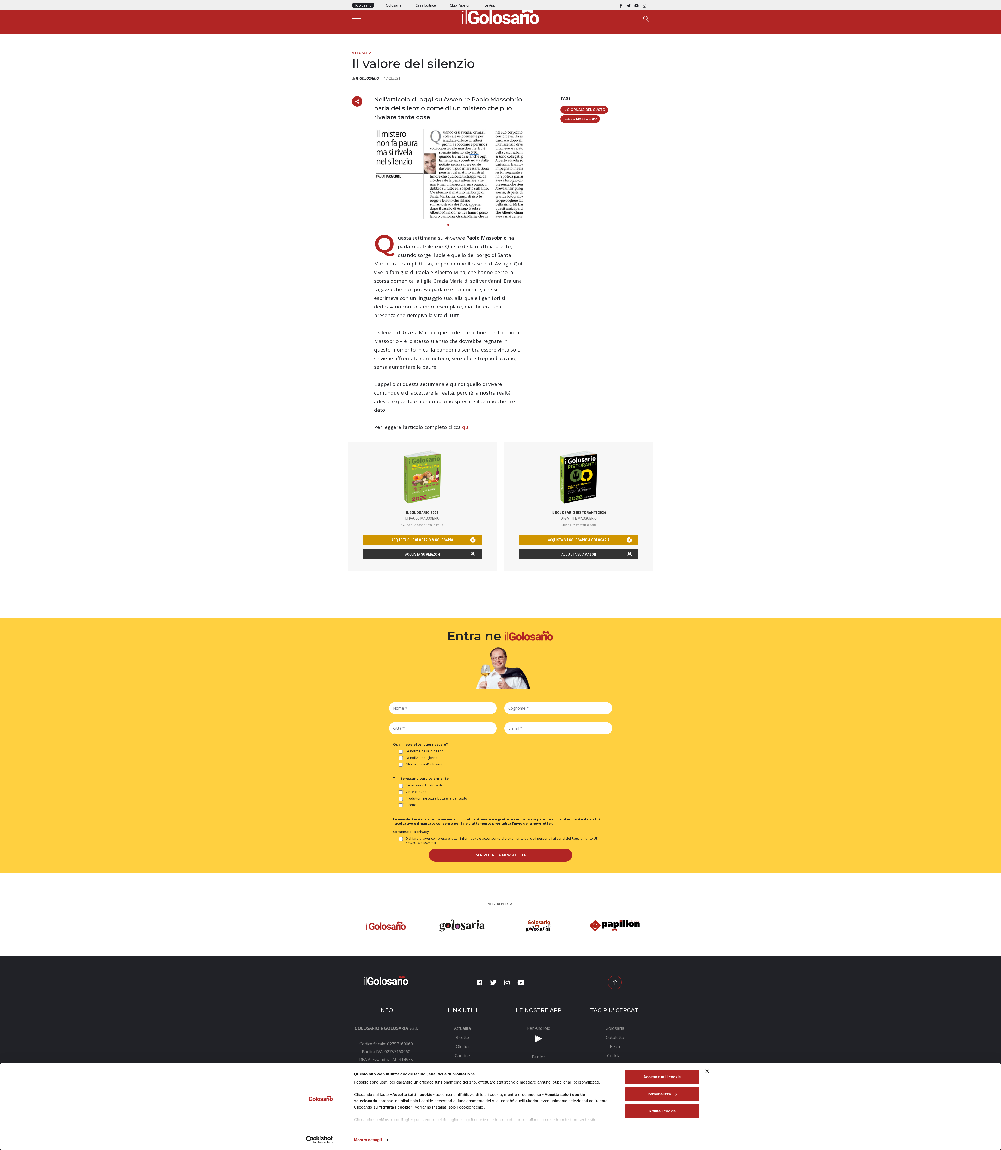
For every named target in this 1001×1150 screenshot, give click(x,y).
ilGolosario (363, 5)
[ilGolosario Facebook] (621, 5)
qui (466, 427)
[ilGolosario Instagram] (644, 5)
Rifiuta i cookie (662, 1111)
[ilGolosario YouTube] (636, 5)
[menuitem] (462, 1028)
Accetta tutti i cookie (662, 1077)
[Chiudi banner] (707, 1071)
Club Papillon (460, 5)
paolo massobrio (580, 119)
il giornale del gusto (584, 110)
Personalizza (659, 1094)
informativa (469, 838)
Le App (490, 5)
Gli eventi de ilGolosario (424, 764)
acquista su (422, 540)
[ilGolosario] (500, 16)
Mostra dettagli (368, 1139)
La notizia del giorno (421, 757)
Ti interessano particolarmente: (421, 778)
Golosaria (393, 5)
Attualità (361, 52)
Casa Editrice (426, 5)
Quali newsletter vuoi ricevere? (420, 744)
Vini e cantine (416, 792)
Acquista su (422, 554)
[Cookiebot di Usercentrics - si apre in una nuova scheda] (319, 1140)
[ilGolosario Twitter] (629, 5)
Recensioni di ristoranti (424, 785)
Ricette (411, 805)
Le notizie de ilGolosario (425, 751)
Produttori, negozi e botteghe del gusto (436, 798)
